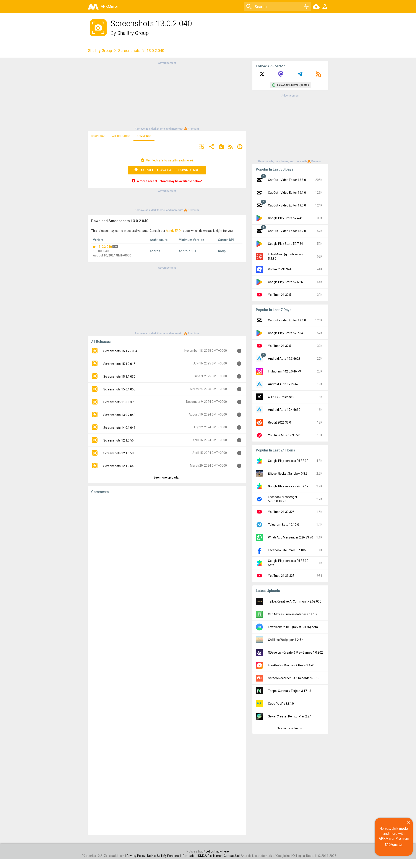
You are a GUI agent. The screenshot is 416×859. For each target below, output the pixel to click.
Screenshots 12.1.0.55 (118, 440)
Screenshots (129, 50)
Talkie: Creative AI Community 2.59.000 (294, 601)
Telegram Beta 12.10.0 (283, 524)
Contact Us (231, 855)
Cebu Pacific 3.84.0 (281, 703)
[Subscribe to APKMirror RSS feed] (318, 75)
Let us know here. (217, 851)
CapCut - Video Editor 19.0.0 (287, 205)
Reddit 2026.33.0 (279, 422)
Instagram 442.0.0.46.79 (284, 371)
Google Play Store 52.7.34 (285, 243)
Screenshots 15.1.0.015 (119, 364)
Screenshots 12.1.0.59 (118, 453)
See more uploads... (166, 477)
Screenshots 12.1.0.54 (118, 466)
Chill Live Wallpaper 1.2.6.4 (286, 639)
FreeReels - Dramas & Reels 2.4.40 (291, 665)
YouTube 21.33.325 (281, 575)
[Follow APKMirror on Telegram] (299, 75)
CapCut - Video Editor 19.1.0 (287, 192)
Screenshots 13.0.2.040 (119, 415)
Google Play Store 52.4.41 (285, 218)
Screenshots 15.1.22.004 (120, 351)
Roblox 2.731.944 (279, 269)
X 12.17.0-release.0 (281, 397)
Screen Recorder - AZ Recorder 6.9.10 (294, 678)
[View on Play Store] (221, 147)
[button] (201, 147)
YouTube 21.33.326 (281, 512)
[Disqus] (166, 665)
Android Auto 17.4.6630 (284, 409)
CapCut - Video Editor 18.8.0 (287, 180)
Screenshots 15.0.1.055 (119, 389)
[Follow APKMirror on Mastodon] (280, 75)
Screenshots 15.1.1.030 (119, 376)
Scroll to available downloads (170, 170)
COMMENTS (144, 136)
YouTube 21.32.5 (279, 295)
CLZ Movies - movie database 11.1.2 (292, 614)
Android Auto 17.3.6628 (284, 358)
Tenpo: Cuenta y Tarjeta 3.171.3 (289, 691)
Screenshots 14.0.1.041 (119, 427)
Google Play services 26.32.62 (288, 486)
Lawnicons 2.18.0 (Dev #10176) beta (293, 627)
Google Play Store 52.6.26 (285, 282)
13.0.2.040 (104, 246)
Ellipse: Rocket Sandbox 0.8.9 (287, 473)
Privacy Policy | (137, 855)
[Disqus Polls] (167, 552)
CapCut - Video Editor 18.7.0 (287, 231)
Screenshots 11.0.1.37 (118, 402)
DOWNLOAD (98, 136)
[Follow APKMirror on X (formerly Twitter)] (262, 75)
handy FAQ (173, 230)
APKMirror (109, 6)
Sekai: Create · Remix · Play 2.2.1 (290, 716)
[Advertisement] (167, 95)
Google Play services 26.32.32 (288, 461)
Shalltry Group (133, 33)
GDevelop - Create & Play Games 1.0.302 (295, 652)
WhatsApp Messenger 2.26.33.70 (290, 537)
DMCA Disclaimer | (211, 855)
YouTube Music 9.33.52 (284, 435)
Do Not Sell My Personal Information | (172, 855)
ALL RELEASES (121, 136)
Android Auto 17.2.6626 (284, 384)
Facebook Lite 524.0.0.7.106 (287, 550)
